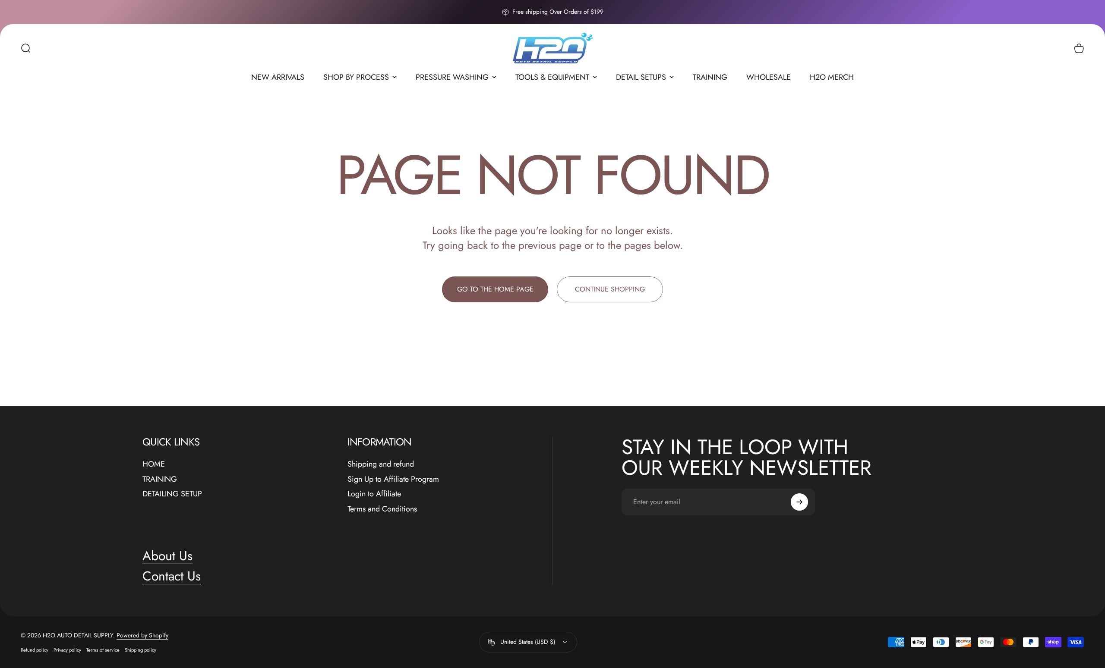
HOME (153, 464)
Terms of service (103, 649)
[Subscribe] (799, 502)
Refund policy (34, 649)
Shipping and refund (380, 464)
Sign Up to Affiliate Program (393, 479)
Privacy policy (67, 649)
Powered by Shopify (142, 635)
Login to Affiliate (374, 494)
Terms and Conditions (382, 509)
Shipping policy (140, 649)
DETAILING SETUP (172, 494)
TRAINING (159, 479)
